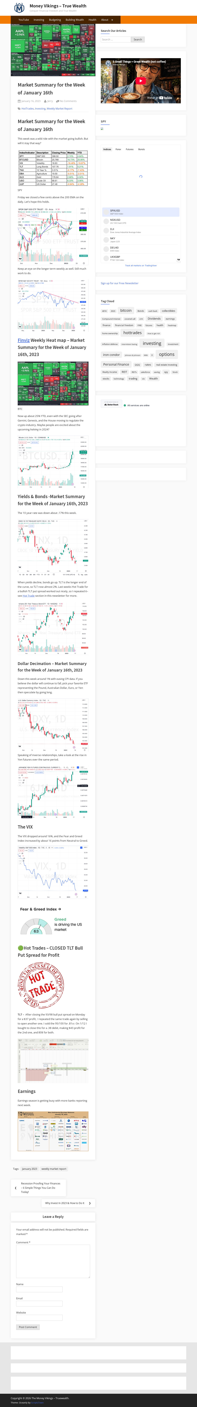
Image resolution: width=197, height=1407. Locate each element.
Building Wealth (75, 19)
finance (106, 325)
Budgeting (55, 19)
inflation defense (110, 344)
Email (19, 1298)
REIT (124, 372)
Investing (39, 19)
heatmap (172, 325)
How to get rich (154, 333)
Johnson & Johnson (132, 355)
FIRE (140, 325)
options (167, 354)
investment (173, 344)
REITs (134, 372)
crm (141, 319)
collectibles (168, 311)
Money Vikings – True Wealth (58, 6)
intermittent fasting (129, 344)
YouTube (24, 19)
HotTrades (28, 108)
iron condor (111, 354)
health (160, 325)
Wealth (153, 378)
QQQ (137, 364)
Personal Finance (116, 364)
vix (143, 378)
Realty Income (110, 372)
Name (20, 1284)
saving (157, 372)
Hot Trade (29, 595)
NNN (146, 355)
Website (21, 1312)
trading (133, 378)
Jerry (50, 101)
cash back (152, 311)
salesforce (145, 372)
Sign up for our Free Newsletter (120, 283)
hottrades (132, 332)
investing (152, 343)
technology (119, 378)
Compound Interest (111, 319)
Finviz (24, 340)
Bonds (141, 310)
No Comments (68, 101)
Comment (23, 1242)
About (104, 19)
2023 (113, 311)
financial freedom (124, 325)
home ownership (110, 333)
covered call (130, 319)
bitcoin (126, 310)
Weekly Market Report (59, 108)
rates (148, 364)
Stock (175, 372)
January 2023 (29, 1169)
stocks (106, 378)
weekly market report (54, 1169)
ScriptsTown (37, 1402)
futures (149, 325)
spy (166, 372)
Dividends (154, 318)
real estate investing (166, 364)
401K (104, 311)
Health (92, 19)
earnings (170, 318)
